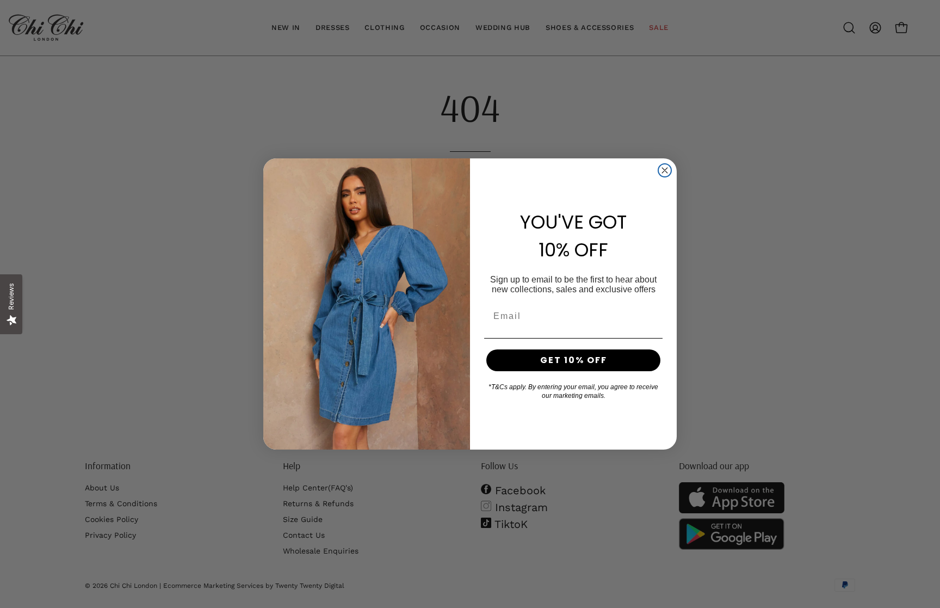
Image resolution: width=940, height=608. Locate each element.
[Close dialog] (664, 170)
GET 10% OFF (573, 360)
